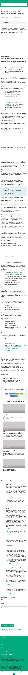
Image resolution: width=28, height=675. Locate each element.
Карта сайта (4, 641)
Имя (2, 599)
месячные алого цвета (10, 104)
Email (2, 603)
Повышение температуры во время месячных (14, 450)
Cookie (2, 647)
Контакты (3, 644)
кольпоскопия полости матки (11, 348)
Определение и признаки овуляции (13, 414)
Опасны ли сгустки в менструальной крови (10, 470)
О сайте (3, 637)
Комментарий (4, 607)
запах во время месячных (16, 272)
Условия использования (6, 654)
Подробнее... (5, 382)
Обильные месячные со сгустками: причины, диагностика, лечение (14, 432)
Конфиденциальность (6, 651)
